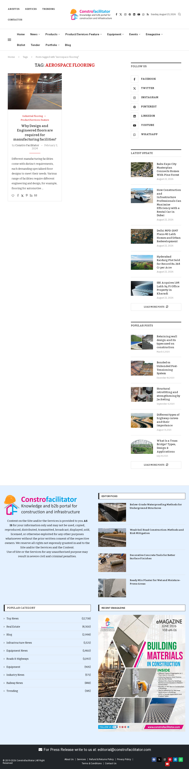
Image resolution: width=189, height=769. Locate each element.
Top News (48, 618)
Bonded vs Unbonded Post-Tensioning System (167, 368)
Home (21, 34)
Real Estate (48, 626)
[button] (102, 673)
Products (51, 34)
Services (31, 9)
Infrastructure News (48, 642)
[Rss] (148, 14)
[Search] (179, 14)
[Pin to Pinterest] (26, 195)
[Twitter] (120, 14)
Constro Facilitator (27, 145)
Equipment (114, 34)
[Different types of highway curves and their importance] (142, 420)
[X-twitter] (159, 759)
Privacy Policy (124, 759)
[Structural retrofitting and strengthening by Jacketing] (142, 394)
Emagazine (153, 34)
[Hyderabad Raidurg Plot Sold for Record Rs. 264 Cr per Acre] (142, 262)
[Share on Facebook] (18, 195)
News (33, 34)
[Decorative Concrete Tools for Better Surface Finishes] (112, 563)
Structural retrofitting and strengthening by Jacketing (168, 394)
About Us (14, 9)
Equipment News (48, 650)
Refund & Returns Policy (101, 759)
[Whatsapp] (143, 14)
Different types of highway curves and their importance (168, 420)
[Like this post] (13, 195)
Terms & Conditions (92, 763)
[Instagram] (125, 14)
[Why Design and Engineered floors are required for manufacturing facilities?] (35, 91)
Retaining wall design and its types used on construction (167, 342)
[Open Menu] (9, 39)
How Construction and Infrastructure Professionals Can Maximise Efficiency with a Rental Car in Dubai (169, 203)
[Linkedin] (134, 14)
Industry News (48, 674)
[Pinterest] (129, 14)
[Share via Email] (35, 195)
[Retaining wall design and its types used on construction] (142, 342)
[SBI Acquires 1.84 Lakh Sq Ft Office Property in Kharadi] (142, 288)
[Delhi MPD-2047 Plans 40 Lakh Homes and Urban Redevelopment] (142, 236)
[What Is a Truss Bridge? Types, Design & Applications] (142, 446)
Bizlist (21, 45)
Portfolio (51, 45)
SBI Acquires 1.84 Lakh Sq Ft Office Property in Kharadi (168, 288)
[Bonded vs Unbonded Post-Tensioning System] (142, 368)
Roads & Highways (48, 658)
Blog (68, 45)
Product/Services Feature (82, 34)
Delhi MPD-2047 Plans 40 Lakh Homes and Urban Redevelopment (169, 236)
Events (133, 34)
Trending (48, 9)
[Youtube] (138, 14)
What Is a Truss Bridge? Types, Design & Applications (167, 446)
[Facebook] (116, 14)
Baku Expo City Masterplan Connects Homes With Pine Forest (168, 169)
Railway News (48, 683)
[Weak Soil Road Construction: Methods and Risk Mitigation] (112, 537)
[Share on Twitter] (22, 195)
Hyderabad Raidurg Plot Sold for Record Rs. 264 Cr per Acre (168, 262)
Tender (35, 45)
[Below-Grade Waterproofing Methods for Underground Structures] (112, 512)
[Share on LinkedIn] (31, 195)
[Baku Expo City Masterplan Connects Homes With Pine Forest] (142, 169)
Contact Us (15, 19)
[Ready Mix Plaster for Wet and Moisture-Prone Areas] (112, 588)
